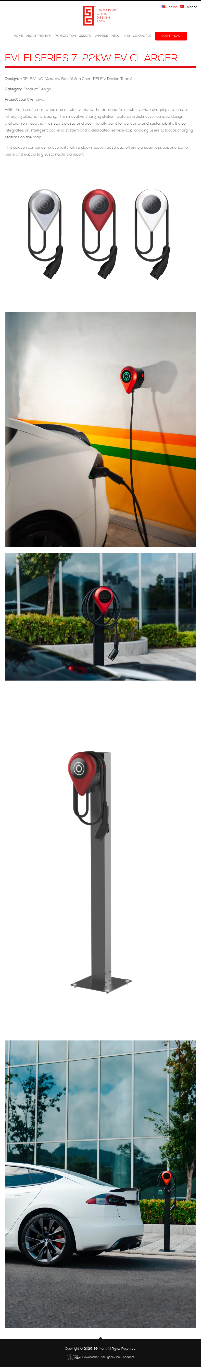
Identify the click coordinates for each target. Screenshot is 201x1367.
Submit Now (171, 36)
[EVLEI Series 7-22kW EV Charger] (100, 234)
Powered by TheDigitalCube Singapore (108, 1357)
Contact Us (142, 36)
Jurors (85, 36)
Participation (65, 36)
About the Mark (38, 36)
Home (18, 36)
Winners (101, 36)
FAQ (127, 36)
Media (116, 36)
